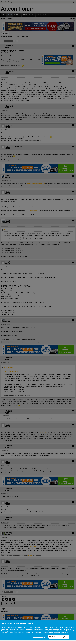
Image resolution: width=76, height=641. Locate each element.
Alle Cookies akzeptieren (59, 637)
